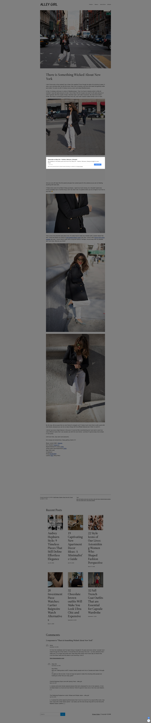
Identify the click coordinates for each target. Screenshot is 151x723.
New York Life (66, 497)
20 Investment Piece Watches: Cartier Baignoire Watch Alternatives (55, 605)
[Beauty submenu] (98, 4)
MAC (52, 455)
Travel (71, 497)
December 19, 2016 (54, 647)
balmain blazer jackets (105, 499)
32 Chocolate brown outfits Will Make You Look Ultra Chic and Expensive (75, 603)
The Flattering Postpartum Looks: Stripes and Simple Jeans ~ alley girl (69, 695)
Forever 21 (56, 445)
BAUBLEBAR (52, 453)
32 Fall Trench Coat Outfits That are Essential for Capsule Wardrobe (95, 601)
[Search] (62, 714)
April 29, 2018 (53, 697)
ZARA (62, 446)
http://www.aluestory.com (57, 658)
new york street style (81, 500)
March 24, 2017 (53, 683)
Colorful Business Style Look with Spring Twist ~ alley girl (66, 681)
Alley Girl (54, 664)
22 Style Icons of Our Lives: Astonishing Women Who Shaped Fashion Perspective (95, 547)
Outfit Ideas (56, 497)
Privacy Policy (96, 714)
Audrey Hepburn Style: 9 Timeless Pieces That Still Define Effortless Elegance (55, 546)
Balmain (60, 443)
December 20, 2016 (56, 665)
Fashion (61, 497)
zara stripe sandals (90, 500)
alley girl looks (96, 499)
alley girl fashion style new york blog (84, 499)
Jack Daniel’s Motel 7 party (73, 237)
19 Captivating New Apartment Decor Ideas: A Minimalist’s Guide (75, 546)
